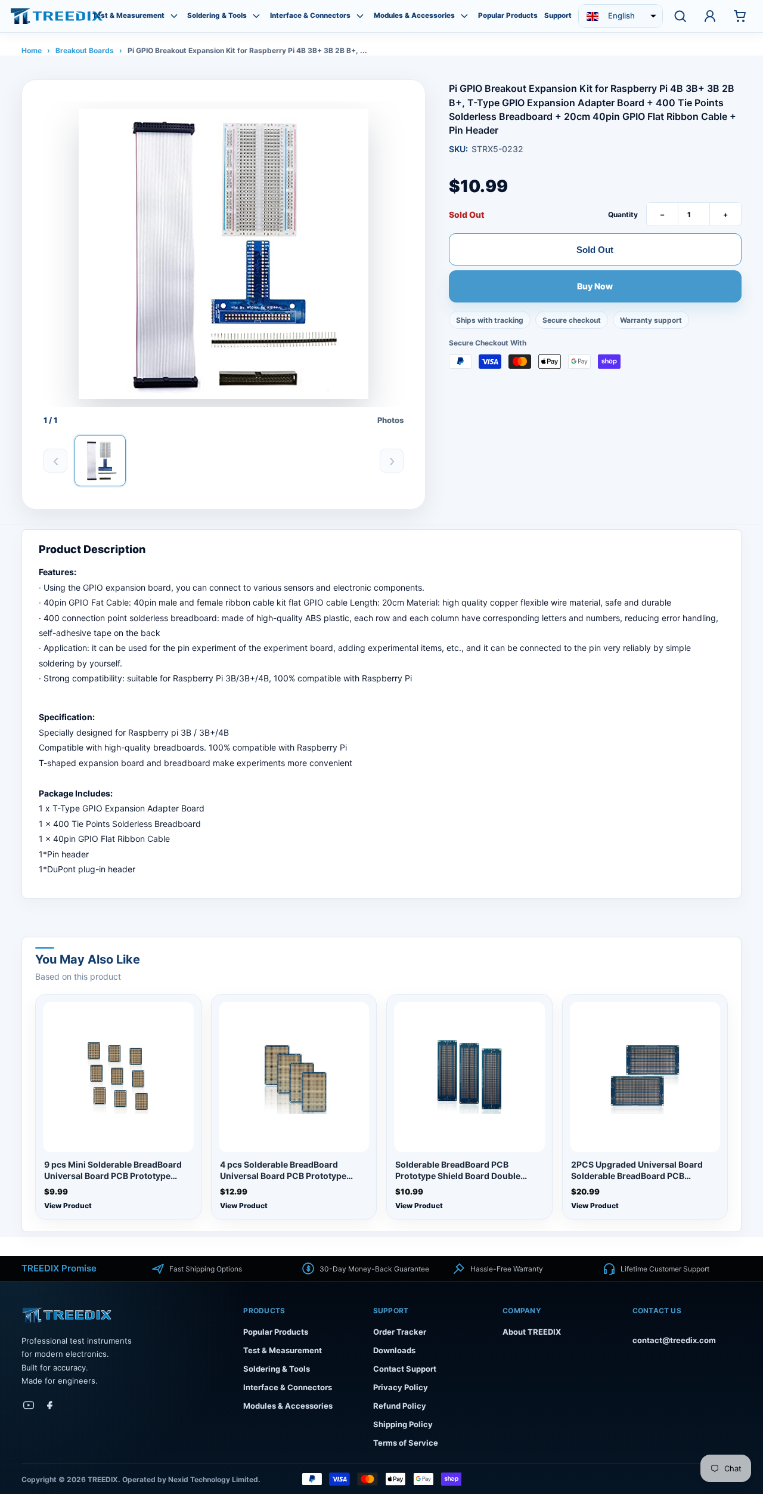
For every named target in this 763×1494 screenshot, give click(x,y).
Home (31, 50)
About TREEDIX (532, 1331)
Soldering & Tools (217, 16)
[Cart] (739, 16)
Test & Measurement (128, 16)
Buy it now (595, 286)
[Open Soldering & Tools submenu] (256, 16)
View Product (68, 1205)
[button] (620, 16)
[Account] (709, 16)
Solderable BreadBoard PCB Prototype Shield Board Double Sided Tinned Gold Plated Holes (459, 1170)
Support (558, 16)
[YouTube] (28, 1405)
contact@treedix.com (674, 1340)
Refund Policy (399, 1405)
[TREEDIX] (57, 15)
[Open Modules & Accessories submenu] (464, 16)
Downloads (394, 1350)
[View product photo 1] (100, 460)
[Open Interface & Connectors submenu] (360, 16)
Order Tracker (399, 1331)
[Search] (680, 16)
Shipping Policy (403, 1424)
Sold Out (594, 249)
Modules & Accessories (414, 16)
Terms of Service (405, 1442)
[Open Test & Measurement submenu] (174, 16)
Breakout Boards (84, 50)
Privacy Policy (400, 1387)
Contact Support (404, 1368)
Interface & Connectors (310, 16)
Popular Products (508, 16)
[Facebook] (50, 1405)
